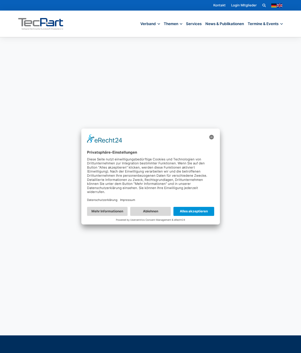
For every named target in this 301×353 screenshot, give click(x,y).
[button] (264, 5)
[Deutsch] (274, 5)
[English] (280, 5)
